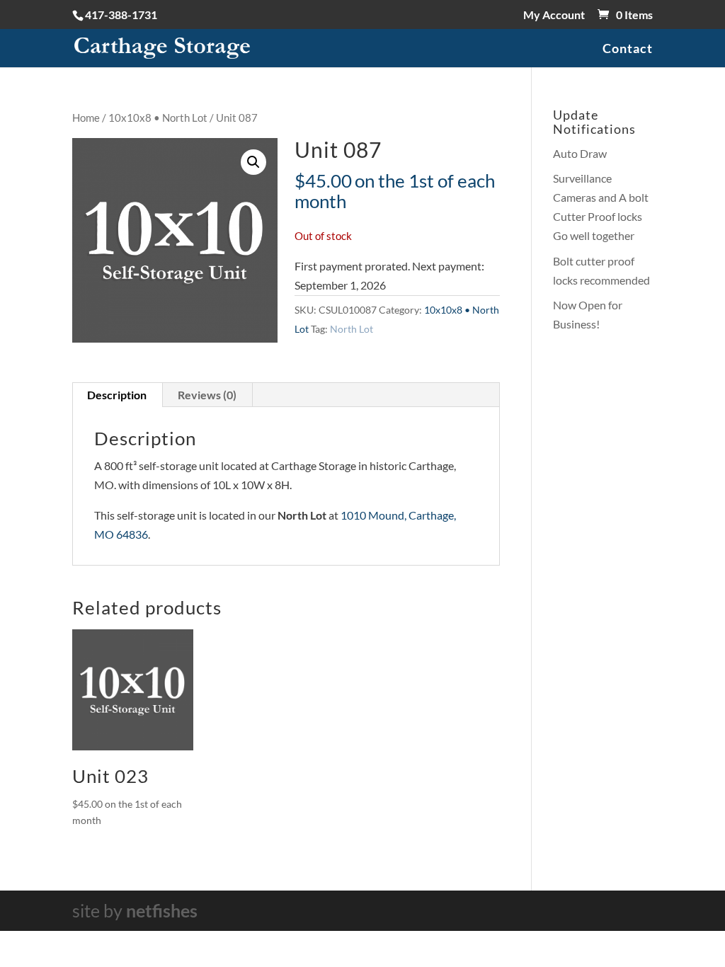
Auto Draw (580, 153)
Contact (628, 49)
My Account (554, 15)
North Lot (351, 329)
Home (86, 117)
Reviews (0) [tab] (207, 394)
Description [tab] (117, 394)
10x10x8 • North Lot (157, 117)
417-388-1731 (121, 14)
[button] (253, 162)
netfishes (162, 910)
